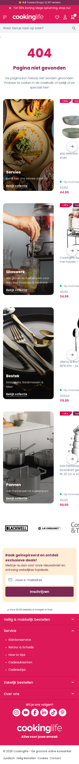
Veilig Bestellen (26, 758)
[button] (72, 146)
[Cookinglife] (31, 17)
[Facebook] (35, 712)
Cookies (43, 758)
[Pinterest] (62, 712)
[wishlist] (57, 17)
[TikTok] (53, 712)
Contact (55, 758)
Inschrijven (39, 591)
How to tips (16, 655)
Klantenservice (19, 639)
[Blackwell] (16, 528)
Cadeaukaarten (20, 662)
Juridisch (9, 758)
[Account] (65, 17)
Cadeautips (17, 669)
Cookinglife (20, 751)
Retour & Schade (21, 647)
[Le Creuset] (49, 528)
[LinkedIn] (44, 712)
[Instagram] (16, 712)
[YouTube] (26, 712)
